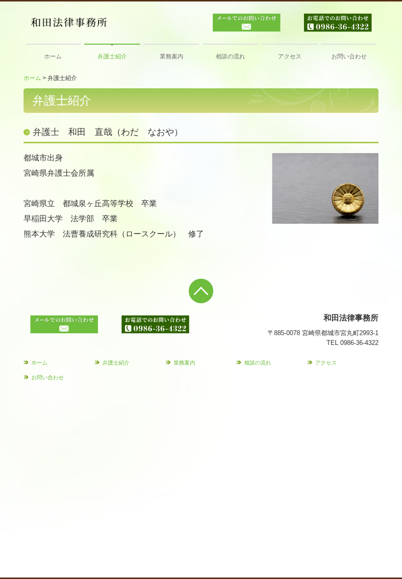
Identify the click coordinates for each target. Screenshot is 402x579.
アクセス (290, 56)
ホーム (53, 56)
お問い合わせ (349, 56)
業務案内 (171, 56)
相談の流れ (230, 56)
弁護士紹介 (112, 56)
